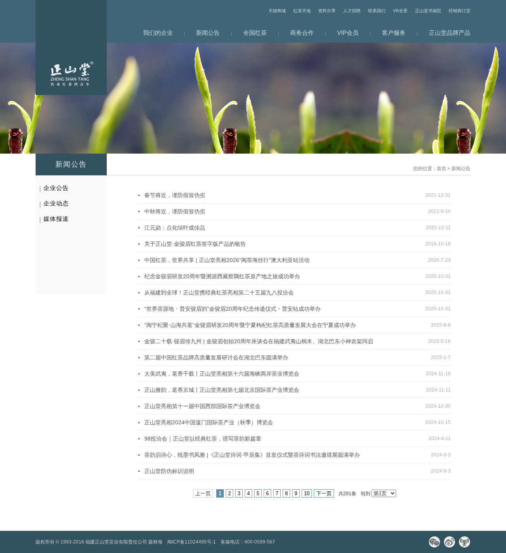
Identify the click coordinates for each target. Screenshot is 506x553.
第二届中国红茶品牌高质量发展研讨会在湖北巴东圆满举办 (216, 357)
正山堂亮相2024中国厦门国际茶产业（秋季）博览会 (208, 422)
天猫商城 (277, 10)
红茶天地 (302, 10)
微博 (449, 541)
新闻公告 (208, 32)
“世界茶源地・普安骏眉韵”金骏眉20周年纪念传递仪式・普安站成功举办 (232, 309)
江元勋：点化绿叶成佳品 (174, 227)
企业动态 (56, 203)
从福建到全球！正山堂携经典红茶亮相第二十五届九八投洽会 (219, 292)
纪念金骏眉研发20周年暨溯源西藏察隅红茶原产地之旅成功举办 (222, 276)
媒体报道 (56, 218)
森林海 (155, 542)
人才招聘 (352, 10)
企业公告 (56, 187)
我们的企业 (158, 32)
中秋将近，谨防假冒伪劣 (174, 211)
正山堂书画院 (428, 10)
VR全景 (400, 10)
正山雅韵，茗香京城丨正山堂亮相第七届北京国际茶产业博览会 (221, 390)
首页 (441, 168)
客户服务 (394, 32)
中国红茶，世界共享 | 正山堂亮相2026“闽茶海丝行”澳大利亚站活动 (227, 260)
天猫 (464, 541)
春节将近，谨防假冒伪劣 (174, 195)
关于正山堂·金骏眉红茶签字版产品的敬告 (195, 244)
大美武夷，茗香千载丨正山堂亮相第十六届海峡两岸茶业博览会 (221, 374)
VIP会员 (348, 32)
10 (307, 493)
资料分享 (327, 10)
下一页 (324, 493)
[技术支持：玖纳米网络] (282, 542)
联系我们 (376, 10)
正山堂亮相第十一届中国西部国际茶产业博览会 (202, 406)
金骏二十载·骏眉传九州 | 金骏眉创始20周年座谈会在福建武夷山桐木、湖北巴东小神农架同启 (258, 341)
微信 (434, 541)
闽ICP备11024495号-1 (191, 542)
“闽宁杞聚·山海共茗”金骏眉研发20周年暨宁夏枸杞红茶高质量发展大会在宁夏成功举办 (250, 325)
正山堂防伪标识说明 (169, 471)
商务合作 (302, 32)
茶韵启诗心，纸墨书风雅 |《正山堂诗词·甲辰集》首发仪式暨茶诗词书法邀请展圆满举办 (252, 455)
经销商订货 (459, 10)
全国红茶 (255, 32)
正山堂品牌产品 (449, 32)
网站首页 (71, 47)
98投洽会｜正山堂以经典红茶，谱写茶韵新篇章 (202, 438)
